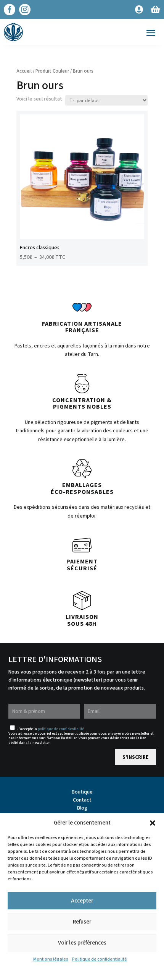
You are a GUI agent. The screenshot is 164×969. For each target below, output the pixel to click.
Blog (82, 808)
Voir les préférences (82, 943)
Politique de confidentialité (99, 959)
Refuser (82, 922)
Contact (82, 800)
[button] (152, 823)
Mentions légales (50, 959)
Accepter (82, 901)
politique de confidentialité (61, 729)
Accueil (24, 71)
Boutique (82, 792)
